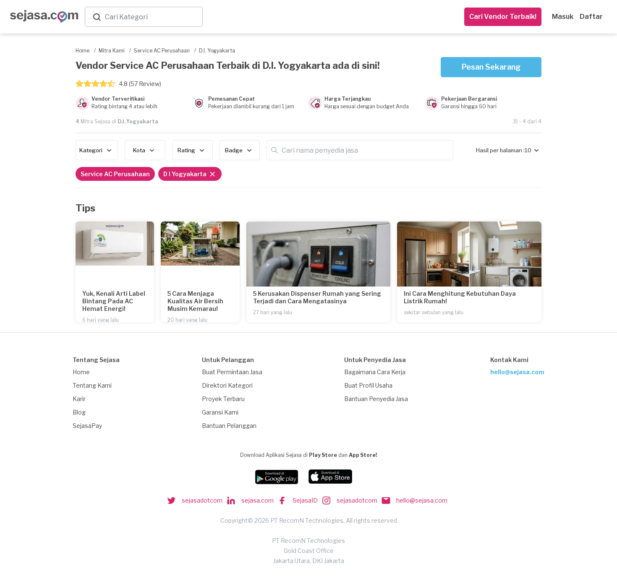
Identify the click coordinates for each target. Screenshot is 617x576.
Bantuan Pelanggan (229, 425)
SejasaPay (87, 425)
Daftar (591, 17)
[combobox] (152, 17)
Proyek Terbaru (223, 398)
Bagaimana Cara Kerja (374, 371)
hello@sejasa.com (517, 371)
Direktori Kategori (227, 385)
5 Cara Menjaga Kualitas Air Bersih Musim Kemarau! (195, 301)
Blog (79, 412)
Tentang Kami (92, 385)
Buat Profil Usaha (368, 385)
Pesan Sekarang (491, 67)
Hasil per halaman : (500, 150)
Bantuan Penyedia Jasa (376, 398)
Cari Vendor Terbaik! (502, 17)
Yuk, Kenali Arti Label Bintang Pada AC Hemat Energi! (113, 301)
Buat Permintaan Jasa (232, 371)
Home (81, 371)
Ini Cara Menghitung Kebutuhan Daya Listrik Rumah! (460, 297)
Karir (79, 398)
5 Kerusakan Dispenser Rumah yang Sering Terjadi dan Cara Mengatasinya (317, 297)
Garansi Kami (220, 412)
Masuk (562, 17)
